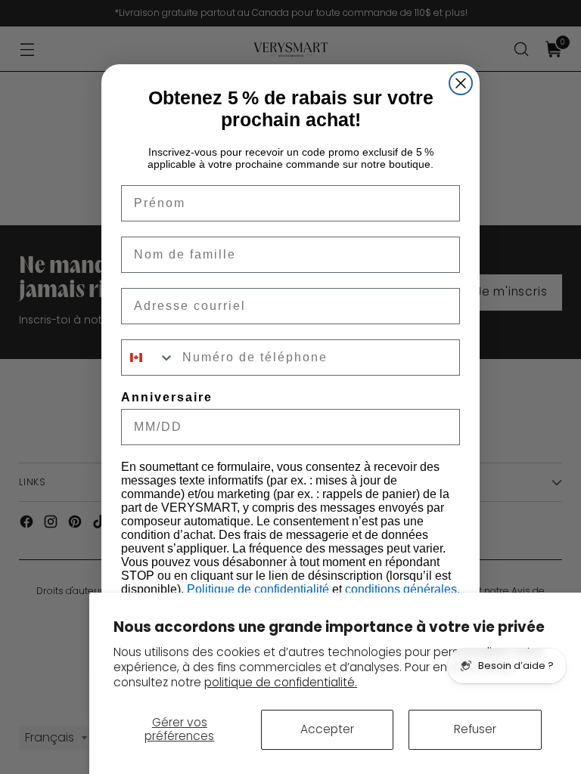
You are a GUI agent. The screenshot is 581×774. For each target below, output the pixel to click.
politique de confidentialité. (280, 682)
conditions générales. (402, 589)
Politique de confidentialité (259, 589)
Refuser (475, 729)
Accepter (327, 729)
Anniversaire (167, 397)
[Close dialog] (460, 83)
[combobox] (148, 357)
